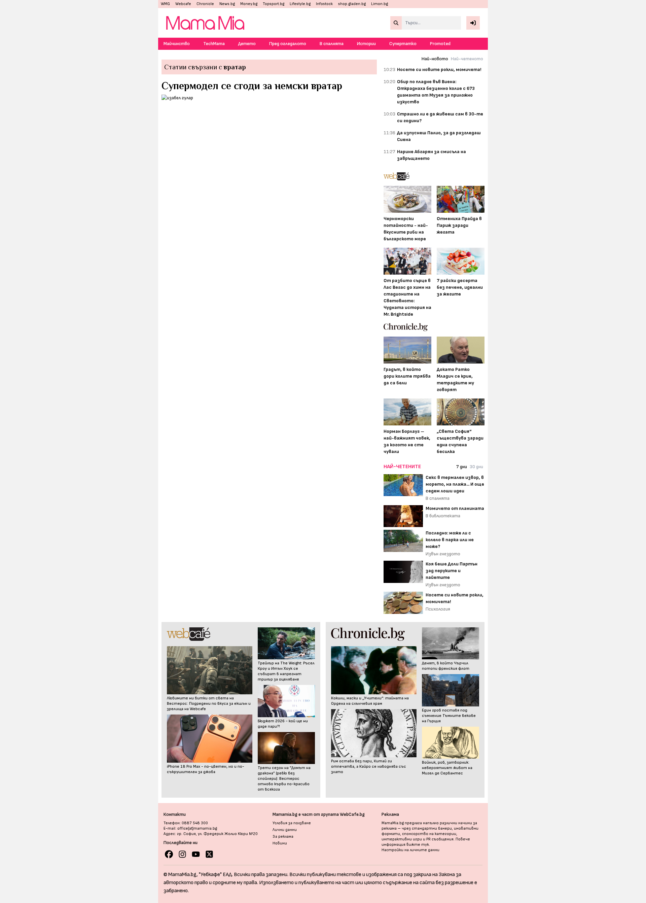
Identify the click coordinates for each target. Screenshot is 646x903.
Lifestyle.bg (300, 3)
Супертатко (403, 43)
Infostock (324, 3)
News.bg (227, 3)
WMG (165, 3)
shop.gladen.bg (352, 3)
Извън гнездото (443, 554)
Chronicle (205, 3)
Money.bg (248, 3)
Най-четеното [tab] (467, 59)
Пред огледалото (287, 43)
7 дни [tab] (461, 467)
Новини (280, 843)
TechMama (214, 43)
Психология (438, 609)
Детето (247, 43)
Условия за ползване (292, 823)
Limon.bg (379, 3)
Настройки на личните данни (410, 850)
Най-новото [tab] (435, 59)
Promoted (440, 43)
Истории (366, 43)
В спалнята (332, 43)
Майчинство (177, 43)
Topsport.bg (273, 3)
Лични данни (285, 829)
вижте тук (417, 844)
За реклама (283, 836)
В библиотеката (443, 516)
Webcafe (183, 3)
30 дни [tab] (476, 467)
